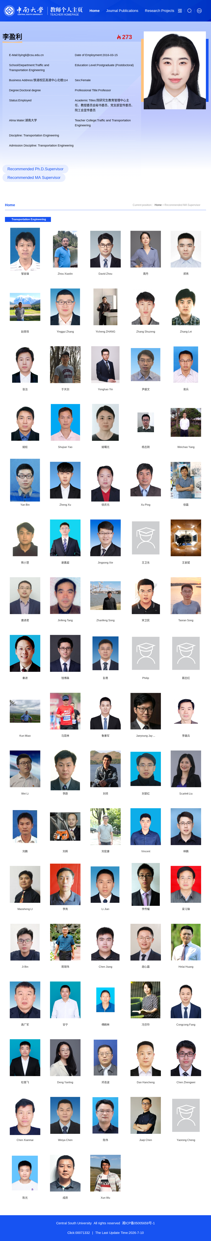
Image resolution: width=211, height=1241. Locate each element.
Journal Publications (122, 11)
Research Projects (159, 11)
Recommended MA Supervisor (33, 177)
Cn (199, 10)
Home (95, 11)
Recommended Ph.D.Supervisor (35, 169)
